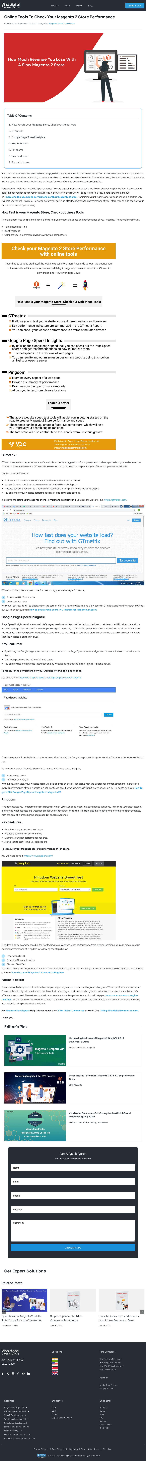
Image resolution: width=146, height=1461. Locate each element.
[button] (55, 5)
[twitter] (8, 1373)
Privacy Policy (40, 1449)
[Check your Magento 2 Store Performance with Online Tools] (59, 243)
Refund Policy (56, 1449)
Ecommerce (103, 1122)
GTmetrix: (17, 131)
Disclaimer (107, 1449)
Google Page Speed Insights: (29, 137)
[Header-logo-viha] (10, 1350)
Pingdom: (17, 149)
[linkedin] (28, 1373)
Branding (92, 1122)
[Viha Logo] (11, 4)
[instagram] (13, 1373)
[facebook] (3, 1373)
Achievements (75, 1122)
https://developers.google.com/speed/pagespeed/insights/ (50, 677)
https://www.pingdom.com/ (38, 855)
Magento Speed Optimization (62, 23)
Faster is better (21, 162)
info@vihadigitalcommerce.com (119, 1010)
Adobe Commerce (77, 1047)
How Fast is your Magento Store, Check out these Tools (44, 124)
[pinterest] (18, 1373)
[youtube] (23, 1373)
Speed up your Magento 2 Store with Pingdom (37, 972)
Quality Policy (72, 1449)
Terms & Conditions (90, 1449)
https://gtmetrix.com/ (115, 499)
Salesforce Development (15, 1423)
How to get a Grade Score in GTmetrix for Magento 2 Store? (63, 609)
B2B (71, 1085)
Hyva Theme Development (16, 1426)
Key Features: (20, 143)
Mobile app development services (19, 1438)
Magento (91, 1047)
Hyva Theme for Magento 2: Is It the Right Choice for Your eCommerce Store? (22, 1320)
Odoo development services (17, 1434)
